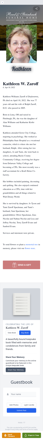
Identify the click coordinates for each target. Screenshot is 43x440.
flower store (30, 248)
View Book (12, 333)
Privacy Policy (14, 429)
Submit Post (21, 410)
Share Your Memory (16, 370)
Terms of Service (28, 429)
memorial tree (32, 244)
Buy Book (25, 333)
